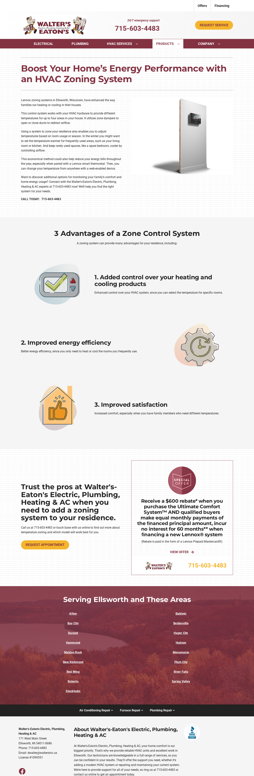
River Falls (181, 672)
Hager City (181, 633)
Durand (73, 633)
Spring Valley (181, 681)
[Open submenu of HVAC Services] (139, 43)
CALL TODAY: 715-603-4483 (41, 199)
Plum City (180, 662)
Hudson (181, 642)
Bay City (73, 623)
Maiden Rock (73, 652)
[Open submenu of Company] (221, 43)
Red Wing (73, 672)
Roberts (73, 681)
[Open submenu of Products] (180, 43)
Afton (73, 613)
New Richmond (73, 662)
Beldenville (181, 623)
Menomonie (181, 652)
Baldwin (181, 613)
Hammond (73, 642)
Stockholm (73, 691)
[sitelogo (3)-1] (53, 16)
